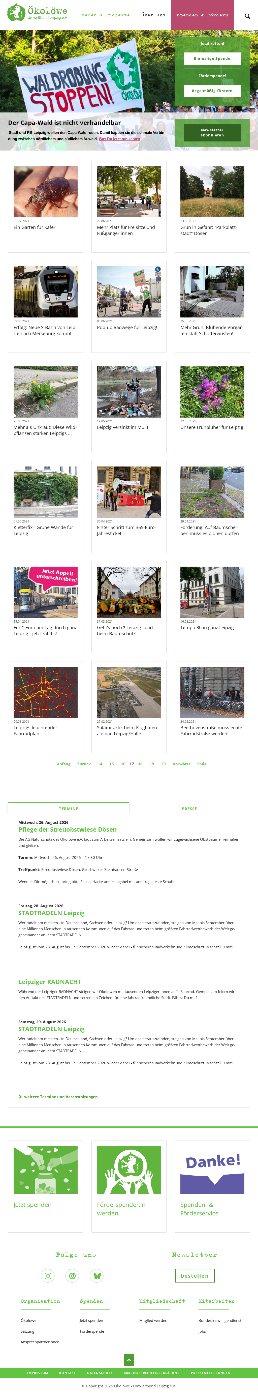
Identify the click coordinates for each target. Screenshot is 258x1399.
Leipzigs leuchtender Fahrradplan (35, 739)
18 (140, 771)
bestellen (195, 1283)
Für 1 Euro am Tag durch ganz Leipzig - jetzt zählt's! (45, 639)
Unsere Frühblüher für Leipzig (211, 435)
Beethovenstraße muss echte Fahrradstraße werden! (211, 739)
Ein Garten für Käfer (34, 235)
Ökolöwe (28, 1328)
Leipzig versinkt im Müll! (122, 435)
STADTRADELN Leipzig (51, 921)
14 (100, 771)
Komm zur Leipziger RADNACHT (131, 155)
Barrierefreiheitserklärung (152, 1381)
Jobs (202, 1339)
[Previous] (11, 94)
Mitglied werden (153, 1328)
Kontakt (67, 1381)
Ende (202, 771)
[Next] (246, 94)
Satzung (27, 1339)
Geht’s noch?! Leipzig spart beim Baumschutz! (125, 639)
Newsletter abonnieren (212, 137)
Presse (189, 816)
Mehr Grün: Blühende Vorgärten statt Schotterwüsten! (211, 338)
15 (111, 771)
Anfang (63, 771)
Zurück (84, 771)
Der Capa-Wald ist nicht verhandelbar (127, 155)
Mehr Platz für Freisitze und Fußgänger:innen (126, 238)
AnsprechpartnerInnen (40, 1350)
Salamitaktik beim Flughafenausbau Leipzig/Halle (127, 739)
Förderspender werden (212, 93)
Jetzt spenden (33, 1212)
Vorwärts (181, 771)
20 (163, 771)
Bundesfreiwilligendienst (220, 1328)
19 (152, 771)
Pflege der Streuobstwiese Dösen (67, 837)
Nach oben (129, 1368)
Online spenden (212, 58)
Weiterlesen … (51, 211)
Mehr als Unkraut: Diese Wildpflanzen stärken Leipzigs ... (45, 438)
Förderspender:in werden (121, 1216)
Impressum (37, 1381)
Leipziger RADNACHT (49, 989)
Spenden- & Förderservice (199, 1216)
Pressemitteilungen (211, 1381)
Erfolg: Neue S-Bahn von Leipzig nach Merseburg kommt (45, 338)
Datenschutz (100, 1381)
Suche (247, 11)
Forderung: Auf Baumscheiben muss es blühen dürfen (209, 539)
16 (123, 771)
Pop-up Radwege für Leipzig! (127, 335)
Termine (68, 816)
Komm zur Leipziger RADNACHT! (56, 127)
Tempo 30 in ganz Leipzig (207, 636)
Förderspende (92, 1339)
